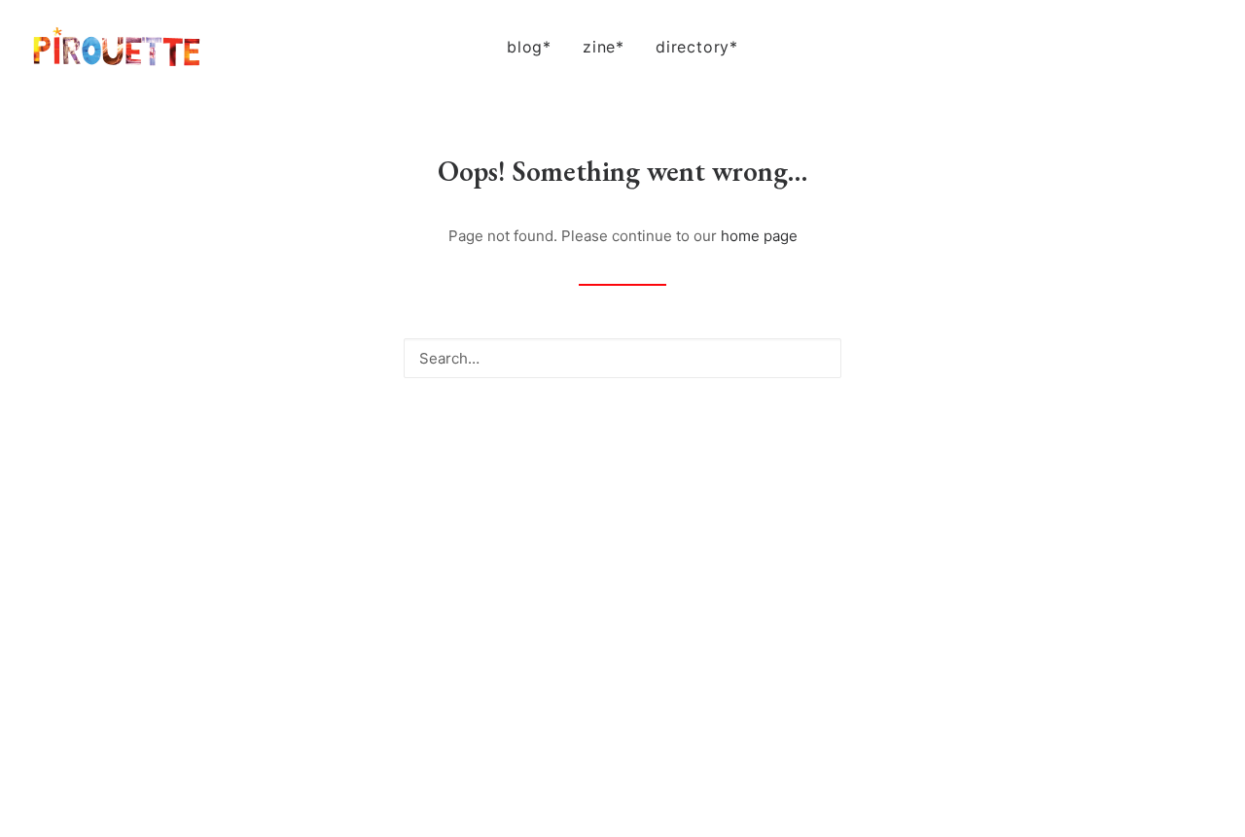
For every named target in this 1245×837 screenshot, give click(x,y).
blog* (529, 46)
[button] (1113, 46)
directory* (697, 46)
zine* (603, 46)
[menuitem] (529, 46)
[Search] (622, 358)
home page (759, 236)
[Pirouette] (116, 46)
